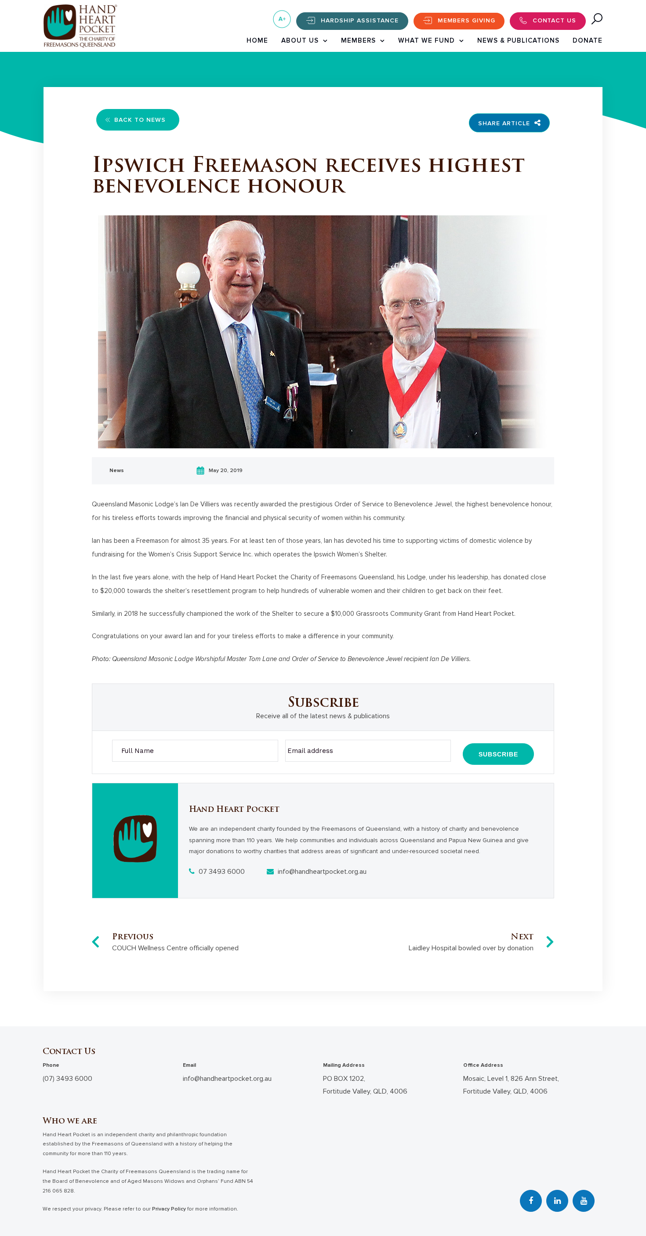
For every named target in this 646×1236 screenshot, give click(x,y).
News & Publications (518, 40)
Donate (587, 40)
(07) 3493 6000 (67, 1078)
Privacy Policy (169, 1209)
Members (358, 40)
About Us (300, 40)
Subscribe (498, 754)
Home (257, 40)
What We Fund (426, 40)
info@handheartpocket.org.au (321, 871)
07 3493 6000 (221, 871)
